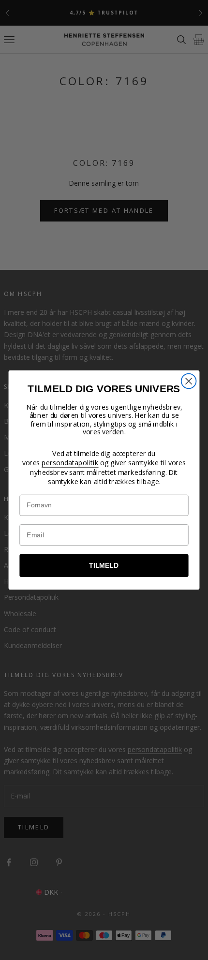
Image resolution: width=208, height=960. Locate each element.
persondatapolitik (70, 462)
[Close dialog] (188, 381)
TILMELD (104, 565)
